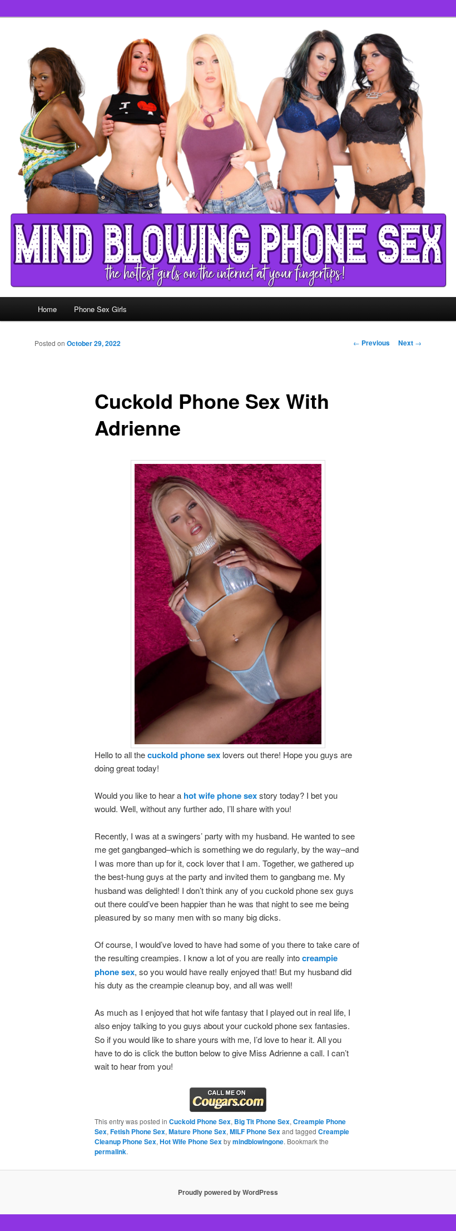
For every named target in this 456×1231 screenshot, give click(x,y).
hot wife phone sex (220, 795)
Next (410, 343)
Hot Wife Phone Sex (191, 1141)
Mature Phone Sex (197, 1131)
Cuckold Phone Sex (200, 1121)
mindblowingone (258, 1141)
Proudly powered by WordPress (228, 1192)
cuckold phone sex (183, 755)
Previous (371, 343)
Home (47, 309)
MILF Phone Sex (255, 1131)
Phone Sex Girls (100, 309)
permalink (110, 1151)
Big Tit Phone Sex (262, 1121)
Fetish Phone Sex (137, 1131)
